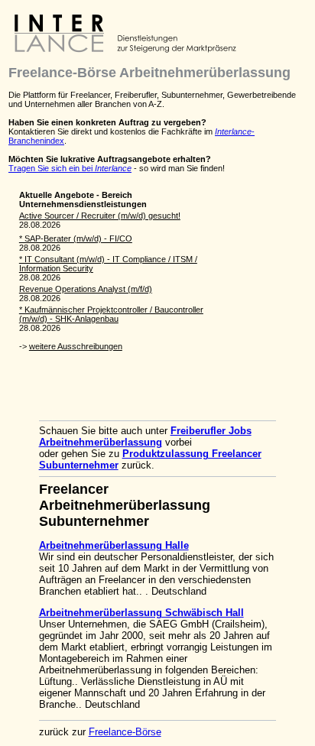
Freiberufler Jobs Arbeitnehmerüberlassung (145, 436)
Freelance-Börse (125, 732)
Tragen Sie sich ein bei (70, 168)
